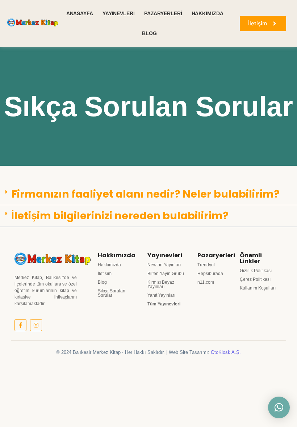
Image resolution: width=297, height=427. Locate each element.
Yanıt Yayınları (161, 295)
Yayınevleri (119, 13)
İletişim (105, 273)
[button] (148, 194)
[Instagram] (36, 325)
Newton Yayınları (164, 264)
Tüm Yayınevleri (163, 303)
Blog (149, 33)
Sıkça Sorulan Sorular (111, 293)
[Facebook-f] (20, 325)
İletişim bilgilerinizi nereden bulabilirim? (120, 215)
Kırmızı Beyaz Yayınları (160, 284)
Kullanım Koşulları (258, 288)
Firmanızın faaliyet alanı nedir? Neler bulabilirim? (145, 194)
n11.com (205, 282)
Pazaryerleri (163, 13)
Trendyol (206, 264)
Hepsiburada (210, 273)
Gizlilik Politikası (256, 270)
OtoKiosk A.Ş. (226, 352)
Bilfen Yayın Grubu (165, 273)
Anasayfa (79, 13)
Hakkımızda (207, 13)
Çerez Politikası (255, 279)
